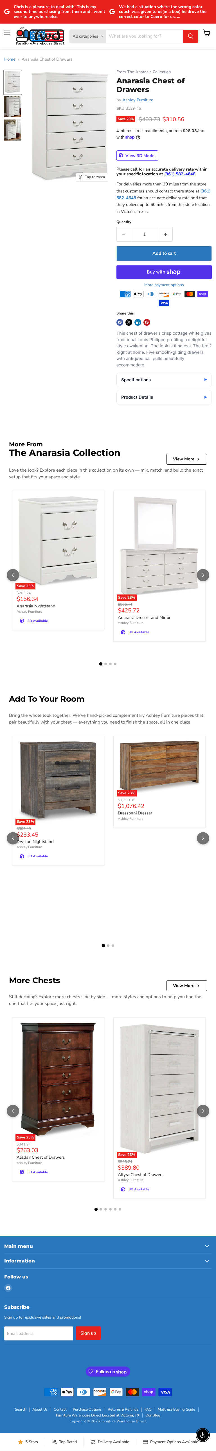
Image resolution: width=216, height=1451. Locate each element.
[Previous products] (13, 575)
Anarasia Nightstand (36, 606)
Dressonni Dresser (135, 813)
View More (183, 459)
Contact (60, 1409)
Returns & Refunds (123, 1409)
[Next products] (203, 575)
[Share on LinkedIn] (137, 322)
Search (20, 1409)
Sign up (88, 1333)
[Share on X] (128, 322)
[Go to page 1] (101, 664)
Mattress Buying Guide (176, 1409)
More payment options (164, 285)
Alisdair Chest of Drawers (41, 1157)
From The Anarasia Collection (143, 72)
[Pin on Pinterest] (146, 322)
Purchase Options (87, 1409)
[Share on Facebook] (119, 322)
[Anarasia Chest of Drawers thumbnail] (13, 82)
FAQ (148, 1409)
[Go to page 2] (105, 664)
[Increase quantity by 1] (165, 234)
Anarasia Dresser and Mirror (144, 617)
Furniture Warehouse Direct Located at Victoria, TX (97, 1415)
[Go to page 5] (115, 1209)
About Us (40, 1409)
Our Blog (152, 1415)
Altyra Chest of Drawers (140, 1174)
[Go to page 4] (115, 664)
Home (9, 59)
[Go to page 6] (120, 1209)
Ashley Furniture (137, 100)
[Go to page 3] (110, 664)
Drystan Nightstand (35, 841)
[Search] (190, 36)
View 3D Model (140, 155)
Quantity (123, 222)
